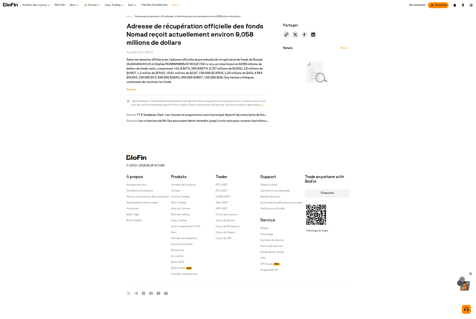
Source (131, 89)
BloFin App (132, 214)
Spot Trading (178, 202)
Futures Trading (180, 196)
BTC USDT (222, 184)
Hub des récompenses (184, 238)
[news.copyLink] (286, 34)
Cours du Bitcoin (225, 220)
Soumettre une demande (275, 190)
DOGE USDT (223, 196)
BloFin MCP (177, 262)
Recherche (177, 250)
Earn (173, 232)
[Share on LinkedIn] (313, 34)
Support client (268, 184)
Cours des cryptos (226, 214)
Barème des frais (270, 196)
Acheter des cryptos (183, 184)
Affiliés (264, 228)
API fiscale (269, 264)
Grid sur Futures (180, 208)
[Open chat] (466, 309)
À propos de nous (136, 184)
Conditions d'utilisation (139, 190)
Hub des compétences (184, 274)
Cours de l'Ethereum (227, 226)
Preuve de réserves (271, 246)
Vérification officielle (272, 208)
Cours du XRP (223, 238)
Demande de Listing (272, 252)
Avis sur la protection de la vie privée (147, 196)
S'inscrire (440, 5)
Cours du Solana (225, 232)
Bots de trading (180, 214)
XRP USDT (222, 208)
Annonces (132, 208)
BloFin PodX (181, 268)
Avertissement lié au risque (142, 202)
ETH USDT (222, 190)
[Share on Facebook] (304, 34)
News (129, 16)
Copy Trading (179, 220)
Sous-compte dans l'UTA (185, 226)
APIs (263, 258)
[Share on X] (295, 34)
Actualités (177, 256)
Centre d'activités (181, 244)
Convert (176, 190)
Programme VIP (269, 270)
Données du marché (272, 240)
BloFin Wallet (134, 220)
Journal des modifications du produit (281, 202)
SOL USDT (222, 202)
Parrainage (266, 234)
